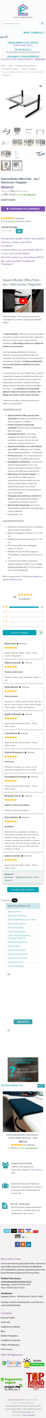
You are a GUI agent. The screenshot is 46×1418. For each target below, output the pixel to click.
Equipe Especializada (22, 1163)
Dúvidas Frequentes (9, 1335)
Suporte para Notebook (18, 954)
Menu (2, 37)
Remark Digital (29, 1415)
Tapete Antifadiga (15, 966)
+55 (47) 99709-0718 (20, 1284)
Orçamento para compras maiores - (23, 59)
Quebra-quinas (14, 946)
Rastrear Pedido (8, 1317)
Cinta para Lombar (16, 927)
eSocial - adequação (20, 1203)
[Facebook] (17, 1244)
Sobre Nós (5, 1322)
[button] (40, 86)
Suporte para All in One (17, 958)
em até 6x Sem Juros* (23, 45)
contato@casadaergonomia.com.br (16, 1281)
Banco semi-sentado (17, 923)
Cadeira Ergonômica (16, 931)
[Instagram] (23, 1244)
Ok (19, 231)
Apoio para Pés (14, 911)
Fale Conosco (7, 1349)
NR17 (15, 449)
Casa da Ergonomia (15, 1400)
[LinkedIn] (28, 1244)
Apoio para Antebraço (17, 915)
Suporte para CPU (15, 962)
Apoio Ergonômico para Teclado (22, 919)
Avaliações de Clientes (10, 1326)
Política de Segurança (10, 1344)
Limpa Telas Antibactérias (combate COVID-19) (19, 936)
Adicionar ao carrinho (25, 209)
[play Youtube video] (23, 300)
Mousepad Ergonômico (18, 942)
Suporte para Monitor (17, 950)
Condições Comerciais (10, 1340)
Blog (3, 1331)
